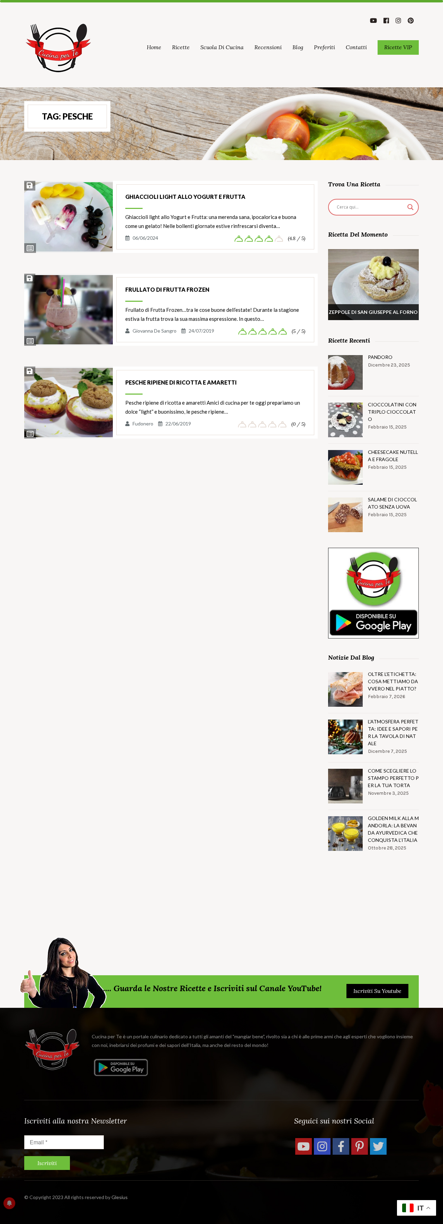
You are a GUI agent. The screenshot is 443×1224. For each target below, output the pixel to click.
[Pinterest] (359, 1146)
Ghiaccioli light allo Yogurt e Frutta (185, 196)
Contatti (356, 47)
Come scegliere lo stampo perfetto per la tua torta (393, 778)
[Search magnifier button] (410, 207)
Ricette (181, 47)
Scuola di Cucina (222, 47)
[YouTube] (303, 1146)
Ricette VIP (398, 47)
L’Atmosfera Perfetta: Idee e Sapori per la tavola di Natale (393, 732)
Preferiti (324, 47)
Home (154, 47)
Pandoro (380, 357)
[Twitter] (378, 1146)
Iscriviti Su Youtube (377, 990)
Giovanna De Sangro (155, 331)
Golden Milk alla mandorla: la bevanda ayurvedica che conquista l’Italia (393, 829)
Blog (297, 47)
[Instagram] (322, 1146)
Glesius (119, 1197)
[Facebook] (341, 1146)
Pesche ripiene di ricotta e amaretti (181, 382)
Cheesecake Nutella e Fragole (393, 455)
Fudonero (143, 423)
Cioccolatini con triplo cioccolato (392, 412)
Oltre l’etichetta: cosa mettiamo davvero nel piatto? (393, 681)
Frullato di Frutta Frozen (167, 289)
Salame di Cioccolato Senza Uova (392, 503)
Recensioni (268, 47)
